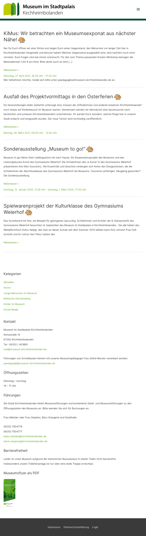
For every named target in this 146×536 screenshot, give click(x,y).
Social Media (11, 309)
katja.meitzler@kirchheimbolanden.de (25, 436)
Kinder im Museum (14, 304)
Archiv (7, 287)
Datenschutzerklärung (76, 527)
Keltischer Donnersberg (17, 298)
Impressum (54, 527)
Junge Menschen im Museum (20, 293)
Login (95, 527)
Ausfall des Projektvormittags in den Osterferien (58, 96)
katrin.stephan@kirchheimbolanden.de (25, 441)
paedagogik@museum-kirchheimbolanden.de (29, 363)
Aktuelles (9, 282)
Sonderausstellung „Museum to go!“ (44, 149)
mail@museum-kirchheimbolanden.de (25, 349)
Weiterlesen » (11, 70)
